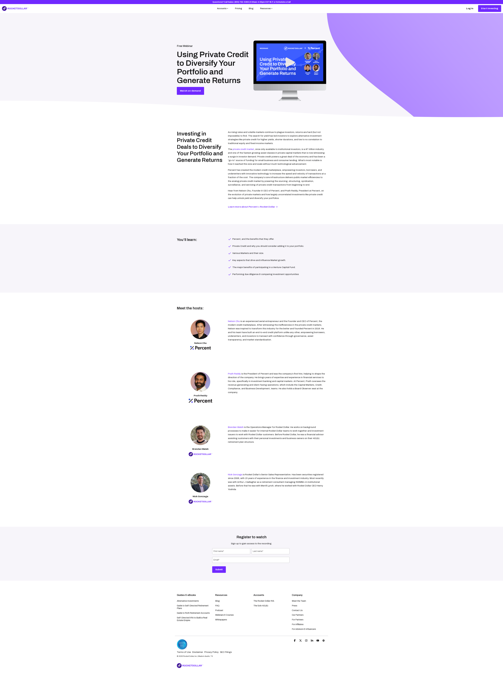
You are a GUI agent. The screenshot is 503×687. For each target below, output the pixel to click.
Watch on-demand (190, 91)
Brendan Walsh (236, 427)
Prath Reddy (234, 374)
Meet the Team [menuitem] (299, 601)
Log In (469, 8)
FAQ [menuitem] (217, 606)
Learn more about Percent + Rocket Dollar (251, 207)
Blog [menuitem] (217, 601)
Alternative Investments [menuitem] (188, 601)
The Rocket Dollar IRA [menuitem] (263, 601)
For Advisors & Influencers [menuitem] (304, 629)
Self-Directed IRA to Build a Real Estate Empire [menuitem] (192, 619)
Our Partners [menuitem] (298, 615)
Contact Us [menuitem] (297, 610)
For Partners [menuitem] (297, 620)
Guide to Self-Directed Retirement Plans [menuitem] (193, 607)
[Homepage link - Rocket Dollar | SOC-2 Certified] (182, 648)
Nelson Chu (234, 321)
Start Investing (489, 8)
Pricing (238, 8)
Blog (251, 8)
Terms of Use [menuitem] (184, 652)
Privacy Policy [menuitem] (211, 652)
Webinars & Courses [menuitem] (224, 615)
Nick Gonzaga (235, 474)
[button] (295, 640)
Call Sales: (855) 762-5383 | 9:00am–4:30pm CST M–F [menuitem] (248, 2)
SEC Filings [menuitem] (226, 652)
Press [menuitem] (294, 606)
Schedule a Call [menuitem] (283, 2)
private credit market (243, 149)
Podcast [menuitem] (219, 610)
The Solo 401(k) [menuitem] (260, 606)
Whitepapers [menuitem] (221, 620)
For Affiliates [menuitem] (298, 624)
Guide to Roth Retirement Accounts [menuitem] (193, 613)
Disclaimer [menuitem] (197, 652)
